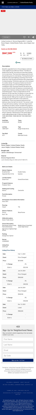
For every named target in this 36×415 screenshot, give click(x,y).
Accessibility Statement (12, 392)
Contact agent (6, 37)
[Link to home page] (13, 2)
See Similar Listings (27, 58)
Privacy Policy (23, 390)
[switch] (24, 37)
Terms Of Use (12, 390)
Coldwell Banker (13, 382)
